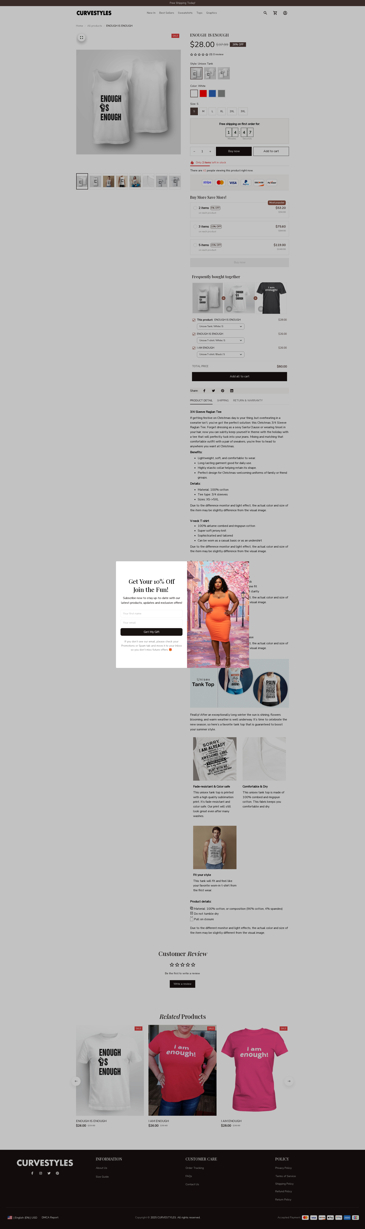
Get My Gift (151, 632)
